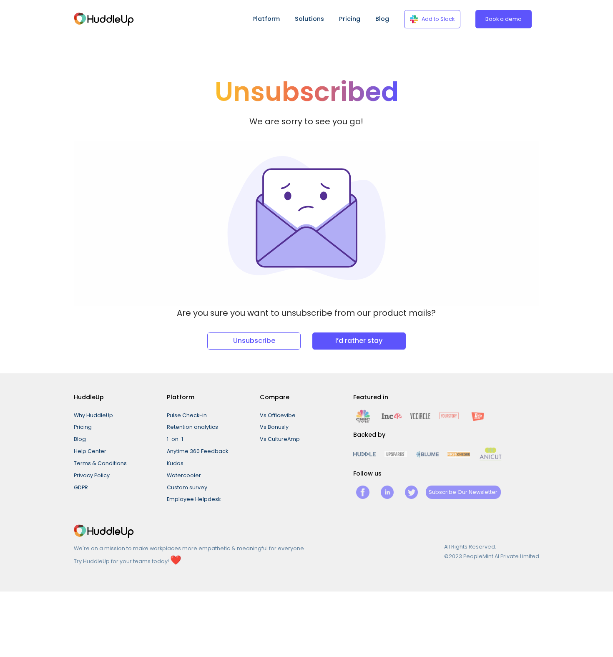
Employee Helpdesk (194, 499)
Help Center (90, 451)
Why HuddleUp (93, 415)
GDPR (81, 487)
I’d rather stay (358, 340)
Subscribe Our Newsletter (463, 492)
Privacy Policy (92, 475)
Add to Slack (438, 19)
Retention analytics (192, 426)
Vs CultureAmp (280, 439)
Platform (266, 19)
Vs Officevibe (278, 415)
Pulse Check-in (187, 415)
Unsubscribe (254, 340)
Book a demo (503, 19)
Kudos (175, 463)
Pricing (349, 19)
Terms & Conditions (100, 463)
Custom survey (187, 487)
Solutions (309, 19)
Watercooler (184, 475)
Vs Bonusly (274, 426)
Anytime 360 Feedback (197, 451)
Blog (382, 19)
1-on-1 (175, 439)
